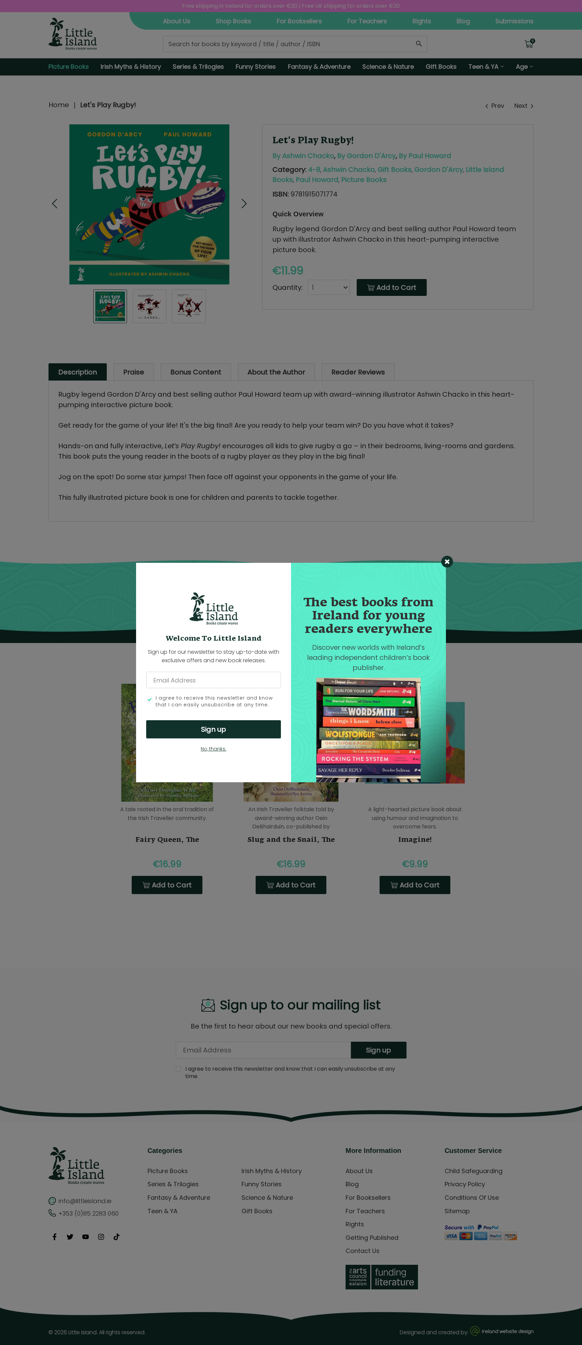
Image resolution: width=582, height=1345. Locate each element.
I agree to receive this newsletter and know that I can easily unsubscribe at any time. (214, 701)
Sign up (213, 729)
